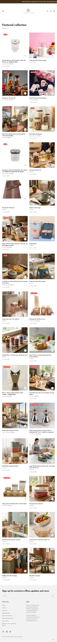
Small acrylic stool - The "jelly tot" (10, 319)
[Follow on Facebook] (3, 632)
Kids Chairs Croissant (34, 575)
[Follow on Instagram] (7, 632)
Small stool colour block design (37, 281)
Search (3, 605)
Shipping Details (6, 613)
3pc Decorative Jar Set (35, 170)
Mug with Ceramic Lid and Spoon (37, 98)
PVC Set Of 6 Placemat (8, 207)
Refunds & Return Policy (7, 618)
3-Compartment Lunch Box (36, 503)
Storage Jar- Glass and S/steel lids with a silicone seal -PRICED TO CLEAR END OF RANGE (14, 170)
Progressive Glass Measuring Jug (37, 60)
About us (4, 608)
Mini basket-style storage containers (11, 539)
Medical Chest (33, 243)
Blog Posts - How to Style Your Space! (9, 624)
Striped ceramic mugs (35, 207)
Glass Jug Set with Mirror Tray (37, 319)
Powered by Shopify (18, 636)
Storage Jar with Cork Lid (8, 98)
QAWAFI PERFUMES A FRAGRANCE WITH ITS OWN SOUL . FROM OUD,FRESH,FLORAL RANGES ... (25, 1)
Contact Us (4, 610)
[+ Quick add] (25, 55)
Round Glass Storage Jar (35, 134)
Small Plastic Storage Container (10, 466)
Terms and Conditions (7, 615)
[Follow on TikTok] (10, 632)
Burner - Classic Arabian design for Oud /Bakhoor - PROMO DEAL (12, 393)
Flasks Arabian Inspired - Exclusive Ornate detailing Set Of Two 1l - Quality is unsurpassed (41, 431)
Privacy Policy (5, 621)
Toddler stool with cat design (9, 575)
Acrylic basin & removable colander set (39, 539)
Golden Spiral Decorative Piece (10, 430)
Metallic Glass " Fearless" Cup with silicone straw (14, 355)
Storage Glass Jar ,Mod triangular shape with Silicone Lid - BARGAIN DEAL (14, 61)
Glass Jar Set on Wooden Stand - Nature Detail (14, 503)
